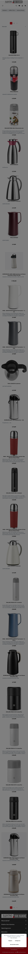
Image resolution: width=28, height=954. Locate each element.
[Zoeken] (16, 5)
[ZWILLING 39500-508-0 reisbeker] (14, 479)
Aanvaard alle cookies (14, 944)
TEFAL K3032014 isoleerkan (14, 201)
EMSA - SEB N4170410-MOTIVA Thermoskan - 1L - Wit (14, 311)
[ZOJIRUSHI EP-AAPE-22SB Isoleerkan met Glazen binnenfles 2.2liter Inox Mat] (14, 261)
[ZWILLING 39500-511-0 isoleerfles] (14, 735)
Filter (14, 19)
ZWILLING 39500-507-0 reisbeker (14, 602)
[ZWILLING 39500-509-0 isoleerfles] (14, 771)
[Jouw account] (22, 5)
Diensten (4, 932)
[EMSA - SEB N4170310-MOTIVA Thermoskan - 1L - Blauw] (14, 625)
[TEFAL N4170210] (14, 224)
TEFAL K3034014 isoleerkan (14, 566)
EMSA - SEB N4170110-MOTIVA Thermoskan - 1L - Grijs (14, 348)
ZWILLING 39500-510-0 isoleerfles (14, 712)
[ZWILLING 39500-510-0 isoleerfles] (14, 698)
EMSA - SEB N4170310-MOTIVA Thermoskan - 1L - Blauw (14, 639)
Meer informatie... (14, 937)
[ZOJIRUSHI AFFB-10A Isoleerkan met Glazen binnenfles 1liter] (14, 881)
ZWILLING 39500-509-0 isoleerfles (14, 784)
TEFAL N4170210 (14, 237)
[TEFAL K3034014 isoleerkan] (14, 552)
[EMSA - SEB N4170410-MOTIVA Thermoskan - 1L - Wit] (14, 297)
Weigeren (10, 940)
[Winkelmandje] (25, 5)
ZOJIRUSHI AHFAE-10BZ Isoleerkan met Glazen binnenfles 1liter (14, 676)
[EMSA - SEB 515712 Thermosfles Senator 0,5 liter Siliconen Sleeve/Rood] (14, 516)
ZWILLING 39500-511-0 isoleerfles (14, 748)
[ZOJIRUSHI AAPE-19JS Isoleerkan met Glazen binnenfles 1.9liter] (14, 844)
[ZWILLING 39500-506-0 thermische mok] (14, 115)
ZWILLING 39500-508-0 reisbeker (14, 493)
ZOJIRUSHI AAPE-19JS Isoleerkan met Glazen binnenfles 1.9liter (14, 858)
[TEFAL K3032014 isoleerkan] (14, 188)
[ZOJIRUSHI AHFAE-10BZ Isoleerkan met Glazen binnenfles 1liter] (14, 662)
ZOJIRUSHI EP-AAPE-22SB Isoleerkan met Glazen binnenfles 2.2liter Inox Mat (14, 275)
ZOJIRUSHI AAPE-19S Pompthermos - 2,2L (14, 420)
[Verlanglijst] (19, 5)
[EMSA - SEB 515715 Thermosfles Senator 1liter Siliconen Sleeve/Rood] (14, 443)
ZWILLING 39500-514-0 (14, 55)
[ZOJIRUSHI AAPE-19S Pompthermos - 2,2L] (14, 406)
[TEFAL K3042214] (14, 151)
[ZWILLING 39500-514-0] (14, 42)
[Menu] (2, 5)
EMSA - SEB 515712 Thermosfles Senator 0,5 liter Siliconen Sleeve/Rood (14, 530)
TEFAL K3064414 (14, 91)
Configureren (17, 940)
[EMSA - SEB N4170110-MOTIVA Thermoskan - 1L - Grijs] (14, 334)
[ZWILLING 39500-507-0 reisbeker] (14, 589)
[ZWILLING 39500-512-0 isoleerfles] (14, 808)
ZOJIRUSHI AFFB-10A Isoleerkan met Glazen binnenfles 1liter (14, 895)
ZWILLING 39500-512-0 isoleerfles (14, 821)
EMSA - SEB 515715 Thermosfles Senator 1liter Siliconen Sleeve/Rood (14, 457)
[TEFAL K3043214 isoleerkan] (14, 370)
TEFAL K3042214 (14, 164)
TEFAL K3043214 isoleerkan (14, 383)
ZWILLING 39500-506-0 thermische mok (14, 128)
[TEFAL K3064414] (14, 78)
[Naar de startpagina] (14, 1)
